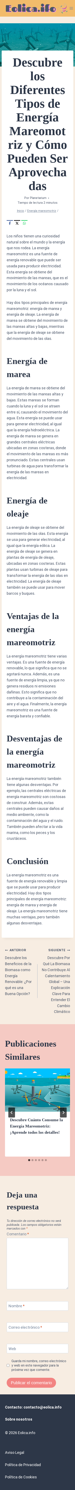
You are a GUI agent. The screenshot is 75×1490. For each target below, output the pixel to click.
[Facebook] (10, 223)
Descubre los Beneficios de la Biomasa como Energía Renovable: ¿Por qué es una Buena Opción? (18, 972)
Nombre (17, 1306)
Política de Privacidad (23, 1465)
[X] (17, 223)
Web (12, 1349)
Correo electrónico (25, 1327)
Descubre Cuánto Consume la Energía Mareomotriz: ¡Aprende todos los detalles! (36, 1126)
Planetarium (38, 198)
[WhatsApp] (24, 223)
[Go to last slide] (11, 1113)
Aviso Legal (14, 1452)
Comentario (18, 1234)
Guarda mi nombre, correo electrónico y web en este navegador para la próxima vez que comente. (38, 1365)
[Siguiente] (63, 1113)
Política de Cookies (21, 1477)
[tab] (29, 1160)
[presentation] (37, 1090)
